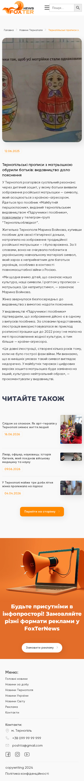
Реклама (11, 707)
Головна (9, 30)
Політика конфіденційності (27, 774)
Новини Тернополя (31, 30)
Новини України (16, 695)
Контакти (12, 712)
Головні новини (16, 678)
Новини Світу (15, 701)
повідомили (11, 217)
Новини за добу (17, 684)
